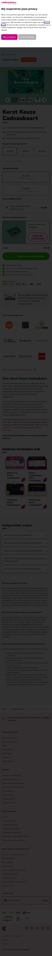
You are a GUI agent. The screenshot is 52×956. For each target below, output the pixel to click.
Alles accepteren (9, 37)
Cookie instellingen (27, 37)
